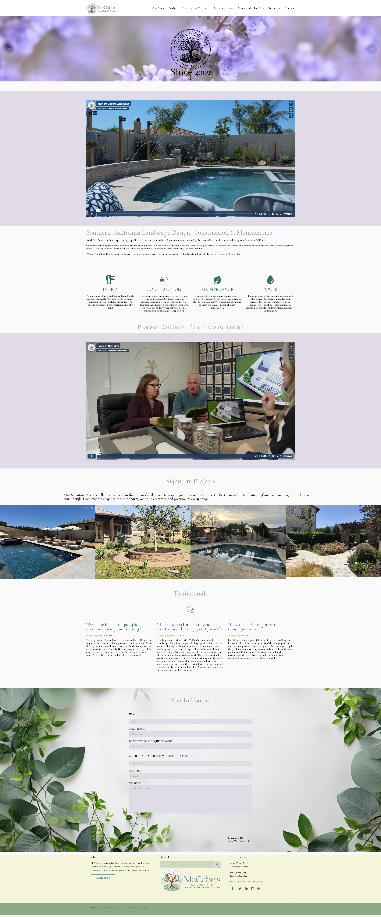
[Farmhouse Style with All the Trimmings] (142, 542)
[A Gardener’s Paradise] (333, 541)
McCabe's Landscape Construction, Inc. (110, 908)
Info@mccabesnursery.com (249, 881)
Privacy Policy (133, 908)
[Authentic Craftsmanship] (238, 542)
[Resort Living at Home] (47, 542)
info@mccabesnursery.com (144, 840)
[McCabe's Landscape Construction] (101, 8)
